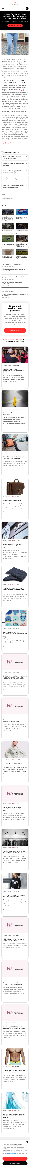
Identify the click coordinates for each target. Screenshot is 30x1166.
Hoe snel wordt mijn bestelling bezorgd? (15, 164)
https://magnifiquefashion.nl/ (10, 143)
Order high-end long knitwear (13, 764)
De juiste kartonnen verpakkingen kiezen (7, 257)
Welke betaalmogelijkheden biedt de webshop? (15, 172)
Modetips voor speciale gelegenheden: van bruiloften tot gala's (14, 370)
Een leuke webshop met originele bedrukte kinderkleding (14, 895)
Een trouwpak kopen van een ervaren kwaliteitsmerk (13, 720)
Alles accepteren (15, 1158)
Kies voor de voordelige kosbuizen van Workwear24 (12, 283)
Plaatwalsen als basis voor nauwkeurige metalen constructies (7, 232)
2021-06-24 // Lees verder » (8, 266)
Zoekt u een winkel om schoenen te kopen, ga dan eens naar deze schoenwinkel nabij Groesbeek (15, 677)
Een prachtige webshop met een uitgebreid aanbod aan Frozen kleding (14, 1116)
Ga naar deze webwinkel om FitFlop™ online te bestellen (12, 983)
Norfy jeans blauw (7, 198)
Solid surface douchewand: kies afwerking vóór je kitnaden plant (15, 295)
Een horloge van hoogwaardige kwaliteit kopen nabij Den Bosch (14, 1027)
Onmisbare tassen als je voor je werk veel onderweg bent (13, 457)
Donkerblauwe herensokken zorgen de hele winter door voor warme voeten (13, 590)
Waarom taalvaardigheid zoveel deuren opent (21, 217)
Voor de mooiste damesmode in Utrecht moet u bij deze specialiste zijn (14, 546)
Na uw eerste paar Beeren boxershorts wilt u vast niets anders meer (15, 809)
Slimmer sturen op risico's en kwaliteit (12, 289)
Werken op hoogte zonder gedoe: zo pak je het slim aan (14, 276)
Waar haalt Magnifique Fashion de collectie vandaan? (15, 186)
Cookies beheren (15, 1163)
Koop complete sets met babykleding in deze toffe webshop (15, 632)
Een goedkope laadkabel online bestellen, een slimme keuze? (13, 270)
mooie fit (19, 91)
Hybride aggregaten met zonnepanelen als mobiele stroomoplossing (21, 244)
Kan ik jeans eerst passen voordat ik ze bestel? (15, 179)
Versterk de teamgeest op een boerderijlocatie (8, 243)
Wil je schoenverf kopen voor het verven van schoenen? (14, 939)
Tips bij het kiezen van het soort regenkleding (13, 413)
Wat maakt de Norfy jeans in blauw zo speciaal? (15, 157)
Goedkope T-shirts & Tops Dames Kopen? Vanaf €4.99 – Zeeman (14, 852)
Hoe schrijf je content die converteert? (12, 264)
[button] (27, 1142)
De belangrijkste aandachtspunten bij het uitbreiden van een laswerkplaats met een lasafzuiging (7, 218)
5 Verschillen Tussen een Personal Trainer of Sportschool (22, 232)
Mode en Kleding (15, 25)
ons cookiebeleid (11, 1153)
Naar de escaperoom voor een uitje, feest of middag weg (21, 257)
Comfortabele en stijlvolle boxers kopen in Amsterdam (14, 1071)
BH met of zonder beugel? (12, 500)
